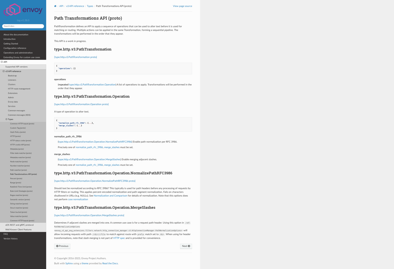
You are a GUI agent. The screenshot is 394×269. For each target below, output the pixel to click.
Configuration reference (15, 48)
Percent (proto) (16, 178)
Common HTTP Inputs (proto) (22, 221)
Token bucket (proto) (18, 212)
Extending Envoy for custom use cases (22, 57)
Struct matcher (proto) (19, 208)
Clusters (11, 85)
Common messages (16, 111)
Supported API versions (16, 67)
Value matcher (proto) (19, 216)
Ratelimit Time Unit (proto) (21, 187)
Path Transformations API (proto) (23, 174)
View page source (182, 6)
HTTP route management (19, 89)
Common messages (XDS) (19, 115)
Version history (11, 239)
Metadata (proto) (17, 149)
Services (11, 106)
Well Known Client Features (18, 229)
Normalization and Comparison (110, 195)
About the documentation (16, 34)
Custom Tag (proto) (18, 128)
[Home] (55, 6)
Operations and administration (18, 53)
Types (10, 119)
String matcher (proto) (19, 204)
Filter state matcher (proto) (21, 153)
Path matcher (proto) (18, 170)
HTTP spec (119, 238)
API (5, 62)
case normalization (78, 199)
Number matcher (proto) (20, 166)
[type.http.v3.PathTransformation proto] (75, 57)
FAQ (6, 234)
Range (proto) (15, 183)
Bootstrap (12, 76)
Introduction (10, 39)
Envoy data (13, 102)
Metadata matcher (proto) (20, 157)
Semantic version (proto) (20, 199)
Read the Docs (110, 263)
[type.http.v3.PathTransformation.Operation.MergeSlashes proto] (89, 215)
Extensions (13, 93)
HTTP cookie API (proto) (20, 145)
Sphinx (69, 263)
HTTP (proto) (15, 136)
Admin (11, 98)
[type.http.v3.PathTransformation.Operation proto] (81, 104)
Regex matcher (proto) (19, 195)
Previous (63, 246)
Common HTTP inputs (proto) (22, 124)
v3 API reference (13, 71)
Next (185, 246)
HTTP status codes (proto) (20, 140)
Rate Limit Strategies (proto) (21, 191)
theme (85, 263)
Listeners (12, 80)
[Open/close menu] (2, 62)
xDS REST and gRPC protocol (19, 225)
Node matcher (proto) (19, 162)
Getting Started (11, 44)
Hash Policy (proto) (18, 132)
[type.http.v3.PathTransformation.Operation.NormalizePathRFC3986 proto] (94, 181)
